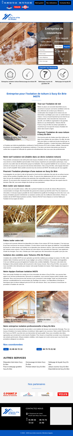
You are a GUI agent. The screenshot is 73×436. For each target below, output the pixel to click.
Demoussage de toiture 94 (14, 81)
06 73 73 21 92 (25, 3)
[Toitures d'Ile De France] (10, 17)
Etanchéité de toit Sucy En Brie (58, 369)
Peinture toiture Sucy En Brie (35, 367)
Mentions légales (47, 433)
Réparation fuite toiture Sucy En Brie (12, 363)
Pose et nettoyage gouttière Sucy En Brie (12, 368)
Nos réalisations (51, 3)
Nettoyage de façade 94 (50, 81)
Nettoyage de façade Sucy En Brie (58, 363)
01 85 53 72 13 (10, 3)
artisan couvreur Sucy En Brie (58, 367)
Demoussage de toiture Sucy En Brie (35, 363)
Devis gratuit (39, 3)
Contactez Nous (65, 3)
